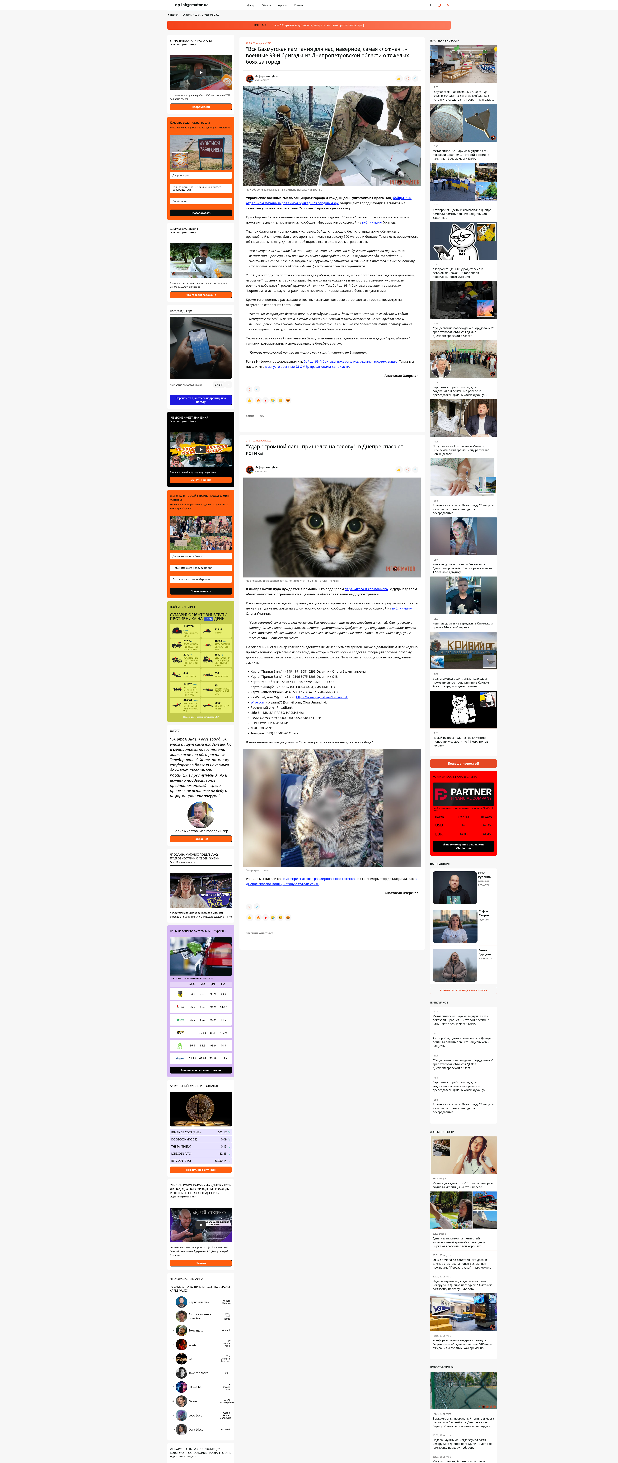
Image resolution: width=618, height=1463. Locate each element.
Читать (201, 1263)
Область (266, 5)
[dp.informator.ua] (191, 5)
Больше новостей (463, 763)
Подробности (201, 107)
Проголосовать (201, 213)
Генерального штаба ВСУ (207, 717)
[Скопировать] (415, 78)
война (250, 415)
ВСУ (262, 415)
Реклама (299, 5)
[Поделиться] (407, 78)
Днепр (250, 5)
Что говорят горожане (201, 295)
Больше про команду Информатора (463, 990)
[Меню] (221, 5)
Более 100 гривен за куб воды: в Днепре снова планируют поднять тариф (318, 25)
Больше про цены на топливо (201, 1070)
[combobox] (222, 384)
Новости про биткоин (201, 1169)
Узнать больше (201, 480)
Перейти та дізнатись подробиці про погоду (201, 400)
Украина (282, 5)
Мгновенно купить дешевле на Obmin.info (463, 846)
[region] (201, 393)
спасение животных (259, 933)
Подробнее (200, 839)
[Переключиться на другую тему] (440, 5)
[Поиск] (449, 5)
